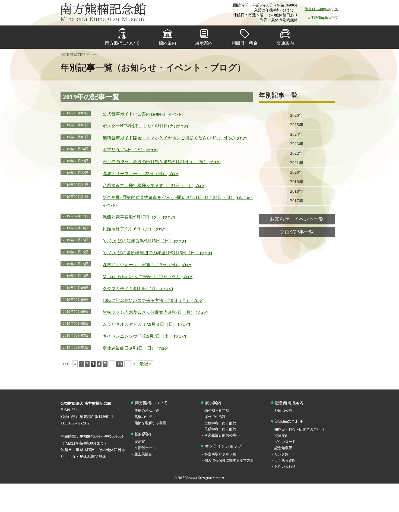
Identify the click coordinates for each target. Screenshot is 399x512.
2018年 (296, 191)
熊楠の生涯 (143, 417)
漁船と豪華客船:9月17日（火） (138, 217)
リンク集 (281, 454)
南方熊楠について (122, 43)
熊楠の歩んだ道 (146, 410)
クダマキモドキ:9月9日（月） (137, 288)
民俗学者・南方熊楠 (220, 429)
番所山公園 (283, 410)
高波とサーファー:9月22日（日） (140, 173)
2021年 (296, 162)
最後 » (145, 364)
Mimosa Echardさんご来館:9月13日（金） (147, 276)
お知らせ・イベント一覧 (297, 219)
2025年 (296, 125)
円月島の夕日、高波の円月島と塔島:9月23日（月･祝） (161, 161)
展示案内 (204, 43)
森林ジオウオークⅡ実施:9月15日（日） (147, 264)
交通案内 (285, 43)
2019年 (296, 181)
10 (120, 364)
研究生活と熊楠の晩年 (222, 435)
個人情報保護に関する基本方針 (229, 460)
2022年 (296, 153)
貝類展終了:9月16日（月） (134, 229)
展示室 (139, 442)
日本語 (312, 17)
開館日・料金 (245, 43)
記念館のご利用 (289, 421)
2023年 (296, 143)
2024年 (296, 134)
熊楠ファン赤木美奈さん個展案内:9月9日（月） (155, 312)
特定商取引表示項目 (220, 454)
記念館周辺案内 (289, 403)
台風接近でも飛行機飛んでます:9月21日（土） (153, 185)
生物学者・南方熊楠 (220, 423)
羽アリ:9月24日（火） (130, 149)
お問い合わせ (285, 466)
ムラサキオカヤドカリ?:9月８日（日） (146, 324)
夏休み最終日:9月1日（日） (135, 348)
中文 (334, 17)
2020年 (296, 172)
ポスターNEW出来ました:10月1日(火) (145, 126)
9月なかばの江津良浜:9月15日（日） (144, 241)
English (324, 17)
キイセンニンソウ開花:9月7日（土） (144, 336)
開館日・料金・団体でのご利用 (299, 429)
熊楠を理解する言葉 (150, 423)
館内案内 (167, 43)
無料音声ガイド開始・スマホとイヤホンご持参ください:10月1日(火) (174, 138)
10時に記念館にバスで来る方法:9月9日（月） (152, 300)
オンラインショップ (223, 446)
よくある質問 (285, 460)
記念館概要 (283, 448)
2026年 (296, 115)
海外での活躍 (215, 417)
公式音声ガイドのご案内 (142, 114)
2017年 (296, 200)
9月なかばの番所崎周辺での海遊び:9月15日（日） (157, 252)
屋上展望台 (143, 454)
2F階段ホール (145, 448)
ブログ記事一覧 (297, 232)
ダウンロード (285, 442)
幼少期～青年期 (216, 410)
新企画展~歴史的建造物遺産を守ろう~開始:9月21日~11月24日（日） (178, 201)
